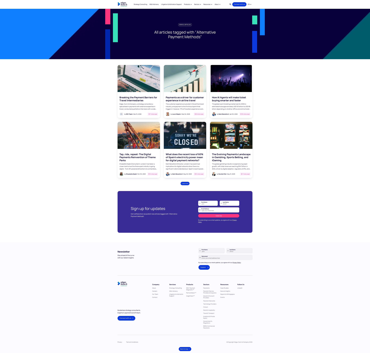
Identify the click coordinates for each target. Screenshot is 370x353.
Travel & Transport (208, 313)
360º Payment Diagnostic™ (190, 289)
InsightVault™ (190, 296)
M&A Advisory (154, 4)
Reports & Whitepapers (227, 294)
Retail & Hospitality (209, 310)
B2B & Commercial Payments (209, 327)
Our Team (155, 294)
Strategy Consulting (140, 4)
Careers (154, 291)
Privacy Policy (237, 262)
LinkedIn (239, 288)
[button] (188, 4)
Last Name (226, 202)
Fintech (205, 307)
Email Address (205, 208)
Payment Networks (209, 301)
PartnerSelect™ (191, 293)
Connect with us (239, 4)
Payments (206, 288)
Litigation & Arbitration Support (171, 4)
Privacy (120, 342)
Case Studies (224, 288)
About (154, 288)
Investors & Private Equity (209, 317)
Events (222, 297)
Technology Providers (209, 304)
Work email (205, 256)
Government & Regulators (207, 322)
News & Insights (225, 291)
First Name (204, 202)
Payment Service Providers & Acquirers (209, 292)
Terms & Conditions (132, 342)
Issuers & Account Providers (208, 297)
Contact (154, 297)
